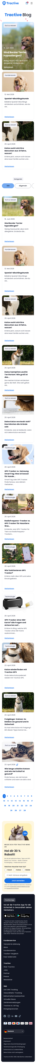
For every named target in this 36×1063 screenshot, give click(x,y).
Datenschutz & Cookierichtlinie (13, 1049)
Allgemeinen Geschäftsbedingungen (20, 886)
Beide (28, 870)
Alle (8, 186)
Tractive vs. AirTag (11, 1006)
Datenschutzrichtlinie (12, 888)
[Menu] (31, 3)
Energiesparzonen (11, 1009)
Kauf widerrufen (10, 957)
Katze (18, 870)
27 (20, 810)
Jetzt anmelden (18, 881)
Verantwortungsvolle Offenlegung (14, 1047)
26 (16, 810)
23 (26, 806)
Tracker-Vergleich (11, 954)
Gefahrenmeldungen (12, 1002)
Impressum (7, 1041)
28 (25, 810)
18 (5, 806)
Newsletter (8, 980)
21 (17, 806)
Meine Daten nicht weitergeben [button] (13, 1052)
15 (24, 801)
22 (22, 806)
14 (20, 801)
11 (8, 801)
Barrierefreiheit (8, 1038)
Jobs (6, 970)
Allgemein (23, 186)
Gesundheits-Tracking (13, 993)
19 (9, 806)
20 (13, 806)
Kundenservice (10, 950)
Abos (6, 947)
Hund (9, 870)
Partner (7, 973)
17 (32, 801)
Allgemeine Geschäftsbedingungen (15, 1044)
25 (11, 810)
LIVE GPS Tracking (11, 990)
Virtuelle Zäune (10, 999)
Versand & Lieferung (12, 944)
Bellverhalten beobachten (14, 996)
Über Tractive (9, 967)
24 (31, 806)
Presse (6, 976)
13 (16, 801)
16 (28, 801)
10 (4, 801)
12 (12, 801)
